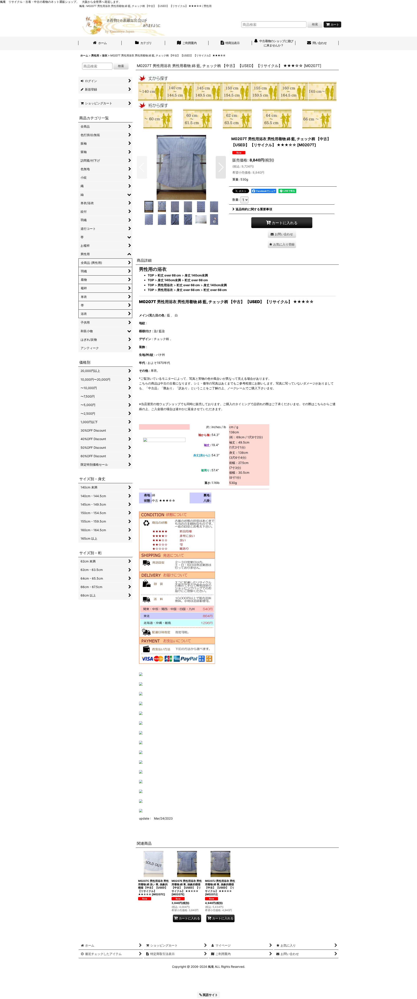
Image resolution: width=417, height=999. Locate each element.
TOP (151, 275)
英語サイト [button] (210, 995)
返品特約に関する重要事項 (254, 209)
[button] (142, 167)
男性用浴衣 (165, 285)
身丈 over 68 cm (188, 290)
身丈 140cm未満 (196, 275)
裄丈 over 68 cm (169, 275)
